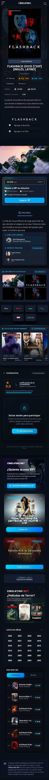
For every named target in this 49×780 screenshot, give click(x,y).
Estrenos (15, 675)
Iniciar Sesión (26, 431)
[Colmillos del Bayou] (12, 612)
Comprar (23, 200)
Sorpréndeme (40, 328)
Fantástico (10, 83)
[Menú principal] (4, 4)
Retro (33, 675)
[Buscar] (45, 4)
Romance (22, 83)
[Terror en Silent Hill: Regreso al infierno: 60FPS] (24, 612)
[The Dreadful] (36, 612)
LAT (24, 3)
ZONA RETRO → (24, 567)
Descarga (26, 213)
